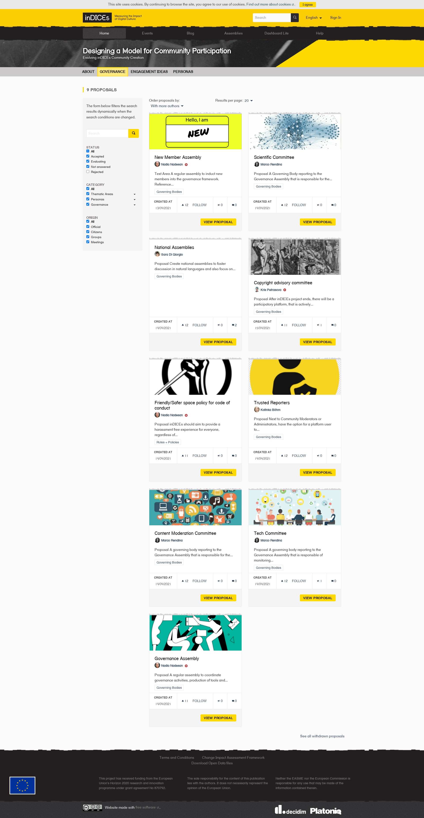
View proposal (220, 222)
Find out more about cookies (270, 4)
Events (147, 33)
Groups (96, 237)
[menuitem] (314, 17)
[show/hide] (136, 194)
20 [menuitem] (247, 100)
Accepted (97, 156)
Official (95, 227)
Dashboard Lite (277, 33)
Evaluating (98, 161)
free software (147, 807)
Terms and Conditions (176, 757)
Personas (183, 72)
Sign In (335, 17)
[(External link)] (325, 811)
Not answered (100, 167)
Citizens (96, 232)
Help (320, 33)
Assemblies (233, 33)
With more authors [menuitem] (165, 106)
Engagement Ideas (149, 72)
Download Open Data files (212, 763)
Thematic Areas (102, 194)
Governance (112, 72)
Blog (190, 33)
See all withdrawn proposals (322, 736)
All (92, 151)
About (88, 72)
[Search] (295, 17)
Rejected (97, 172)
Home (104, 33)
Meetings (97, 242)
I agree (308, 4)
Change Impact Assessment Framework (233, 757)
